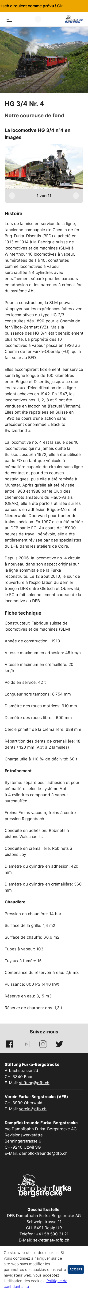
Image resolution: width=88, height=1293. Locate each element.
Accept (75, 1269)
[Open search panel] (18, 19)
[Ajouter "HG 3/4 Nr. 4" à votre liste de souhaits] (59, 104)
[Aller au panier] (28, 19)
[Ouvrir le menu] (9, 19)
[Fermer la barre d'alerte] (69, 6)
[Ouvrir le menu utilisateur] (38, 19)
